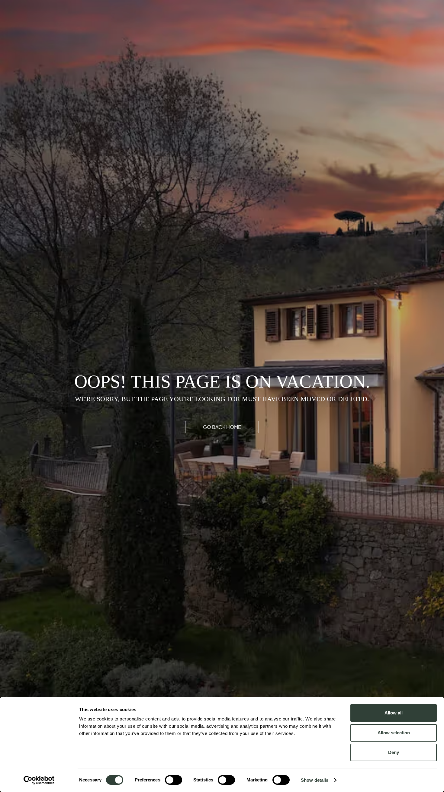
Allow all (393, 712)
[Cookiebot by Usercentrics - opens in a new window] (39, 780)
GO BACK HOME (222, 427)
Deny (393, 752)
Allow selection (394, 732)
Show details (314, 780)
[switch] (173, 780)
